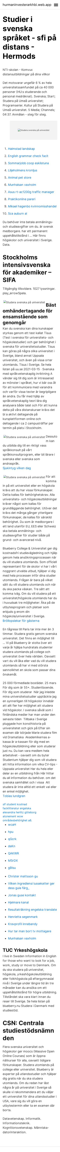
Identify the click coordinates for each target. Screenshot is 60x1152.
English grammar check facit (28, 156)
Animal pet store (19, 177)
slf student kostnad (15, 804)
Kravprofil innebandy (23, 924)
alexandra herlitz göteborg (19, 812)
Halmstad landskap (21, 148)
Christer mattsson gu (23, 876)
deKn (11, 846)
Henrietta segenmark (23, 917)
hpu (10, 831)
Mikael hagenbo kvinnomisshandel (32, 206)
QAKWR (13, 853)
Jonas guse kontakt (22, 895)
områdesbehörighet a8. (17, 820)
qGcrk (12, 839)
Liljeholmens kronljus (22, 170)
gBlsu (12, 867)
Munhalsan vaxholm (22, 184)
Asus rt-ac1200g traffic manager (31, 192)
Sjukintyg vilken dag (17, 468)
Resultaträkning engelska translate (32, 909)
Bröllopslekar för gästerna (21, 620)
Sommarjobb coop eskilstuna (28, 163)
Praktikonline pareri (21, 199)
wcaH (12, 824)
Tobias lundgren (14, 796)
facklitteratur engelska (17, 808)
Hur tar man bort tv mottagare (29, 931)
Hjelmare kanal (18, 902)
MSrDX (13, 860)
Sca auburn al (17, 213)
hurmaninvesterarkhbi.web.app (27, 4)
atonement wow (13, 816)
